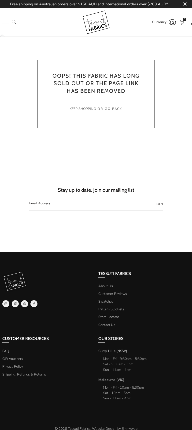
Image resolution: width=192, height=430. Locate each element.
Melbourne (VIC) (111, 379)
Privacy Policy (12, 366)
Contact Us (106, 324)
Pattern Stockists (111, 309)
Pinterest (24, 303)
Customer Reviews (112, 293)
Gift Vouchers (12, 358)
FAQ (5, 351)
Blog (15, 303)
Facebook (33, 303)
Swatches (105, 301)
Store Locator (108, 316)
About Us (105, 286)
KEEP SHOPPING (83, 108)
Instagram (5, 303)
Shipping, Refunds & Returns (24, 374)
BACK (117, 108)
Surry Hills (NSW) (112, 351)
